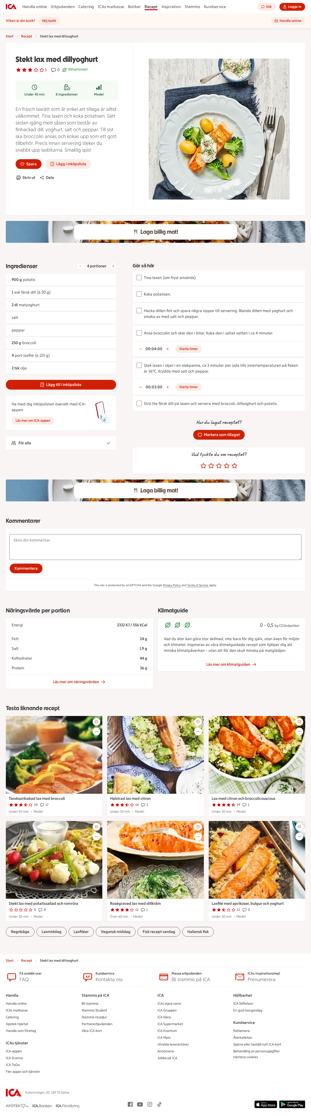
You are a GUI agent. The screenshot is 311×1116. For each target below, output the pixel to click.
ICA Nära (164, 1017)
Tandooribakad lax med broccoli (37, 798)
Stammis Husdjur (94, 1017)
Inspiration (171, 6)
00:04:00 (154, 349)
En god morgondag (247, 1010)
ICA (160, 995)
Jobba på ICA (167, 1058)
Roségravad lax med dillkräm (135, 903)
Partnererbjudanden (97, 1024)
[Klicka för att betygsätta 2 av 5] (211, 466)
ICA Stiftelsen (243, 1004)
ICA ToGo (13, 1065)
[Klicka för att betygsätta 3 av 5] (219, 466)
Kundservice (215, 6)
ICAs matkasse (111, 6)
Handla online (34, 6)
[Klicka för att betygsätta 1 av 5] (203, 466)
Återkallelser (242, 1038)
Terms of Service (197, 585)
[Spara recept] (96, 722)
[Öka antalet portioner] (113, 266)
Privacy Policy (172, 585)
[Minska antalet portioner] (80, 266)
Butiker (134, 6)
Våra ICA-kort (92, 1031)
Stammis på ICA (95, 995)
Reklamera (241, 1031)
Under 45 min (34, 94)
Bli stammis (90, 1004)
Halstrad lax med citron (130, 798)
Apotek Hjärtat (17, 1024)
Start (9, 36)
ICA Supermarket (170, 1024)
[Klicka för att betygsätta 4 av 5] (227, 466)
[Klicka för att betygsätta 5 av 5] (234, 466)
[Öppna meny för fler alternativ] (96, 731)
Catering (86, 6)
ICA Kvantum (167, 1031)
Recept (151, 6)
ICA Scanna (14, 1058)
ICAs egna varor (169, 1004)
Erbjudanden (63, 6)
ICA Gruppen (167, 1010)
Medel (99, 94)
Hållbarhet (242, 995)
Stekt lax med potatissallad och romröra (43, 903)
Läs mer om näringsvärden (76, 682)
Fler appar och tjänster (23, 1072)
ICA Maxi (163, 1038)
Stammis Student (94, 1010)
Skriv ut (28, 177)
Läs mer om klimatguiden (228, 664)
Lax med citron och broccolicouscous (243, 798)
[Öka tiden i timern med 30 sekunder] (168, 349)
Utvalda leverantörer (173, 1044)
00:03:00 (154, 387)
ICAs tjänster (17, 1043)
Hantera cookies (245, 1057)
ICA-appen (14, 1051)
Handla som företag (21, 1031)
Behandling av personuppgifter (256, 1051)
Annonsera (165, 1051)
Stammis (192, 6)
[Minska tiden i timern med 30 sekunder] (140, 349)
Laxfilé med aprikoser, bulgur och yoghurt (248, 903)
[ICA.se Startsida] (11, 7)
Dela (50, 177)
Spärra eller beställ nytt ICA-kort (257, 1044)
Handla (12, 995)
